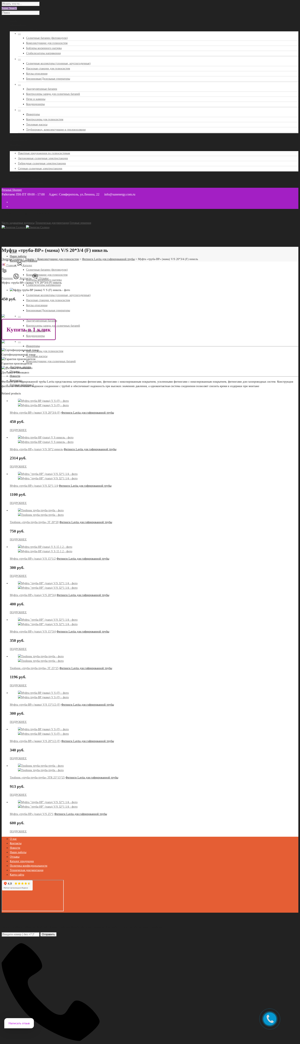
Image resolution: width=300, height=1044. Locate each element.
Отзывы (43, 278)
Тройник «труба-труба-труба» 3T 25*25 (34, 668)
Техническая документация (52, 222)
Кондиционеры (35, 104)
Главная (11, 265)
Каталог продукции (22, 861)
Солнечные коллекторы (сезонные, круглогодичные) (58, 63)
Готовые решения (80, 222)
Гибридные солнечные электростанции (42, 163)
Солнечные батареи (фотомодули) (47, 38)
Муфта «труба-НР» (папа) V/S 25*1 (31, 814)
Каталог (27, 265)
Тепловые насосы (36, 124)
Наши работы (18, 256)
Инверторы (33, 114)
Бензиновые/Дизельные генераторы (48, 78)
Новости (15, 376)
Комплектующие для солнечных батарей (51, 361)
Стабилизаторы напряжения (43, 53)
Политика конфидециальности (28, 865)
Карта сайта (17, 874)
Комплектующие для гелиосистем (47, 43)
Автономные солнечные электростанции (43, 158)
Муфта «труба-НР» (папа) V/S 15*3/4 (33, 631)
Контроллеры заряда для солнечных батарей (53, 94)
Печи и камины (35, 99)
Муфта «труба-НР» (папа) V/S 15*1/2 (33, 558)
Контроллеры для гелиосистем (44, 119)
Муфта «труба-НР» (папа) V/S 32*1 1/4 (34, 485)
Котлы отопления (36, 73)
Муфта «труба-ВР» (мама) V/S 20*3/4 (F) (35, 412)
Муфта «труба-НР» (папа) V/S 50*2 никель (36, 449)
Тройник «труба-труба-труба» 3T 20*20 (34, 522)
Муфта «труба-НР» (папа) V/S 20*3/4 (33, 595)
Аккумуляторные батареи (41, 88)
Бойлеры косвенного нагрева (44, 48)
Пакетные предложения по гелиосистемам (44, 153)
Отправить (48, 934)
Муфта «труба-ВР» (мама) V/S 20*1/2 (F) (35, 741)
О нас (13, 838)
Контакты (25, 278)
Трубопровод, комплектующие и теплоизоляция (56, 129)
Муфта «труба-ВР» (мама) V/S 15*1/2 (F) (35, 704)
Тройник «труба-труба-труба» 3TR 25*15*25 (37, 777)
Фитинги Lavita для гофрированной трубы (87, 412)
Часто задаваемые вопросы (18, 222)
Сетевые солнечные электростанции (40, 168)
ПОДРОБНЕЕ (18, 430)
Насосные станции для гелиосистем (48, 68)
